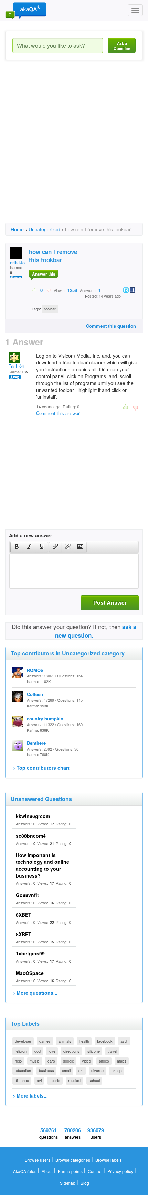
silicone (93, 1051)
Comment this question (111, 326)
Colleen (35, 694)
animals (65, 1041)
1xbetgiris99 (30, 953)
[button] (16, 547)
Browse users (37, 1160)
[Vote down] (49, 290)
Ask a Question (122, 45)
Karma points (70, 1171)
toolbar (50, 308)
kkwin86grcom (33, 816)
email (66, 1070)
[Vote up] (35, 290)
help (18, 1061)
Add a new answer (30, 535)
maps (121, 1061)
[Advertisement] (74, 147)
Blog (85, 1183)
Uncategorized (44, 229)
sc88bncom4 (31, 835)
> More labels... (30, 1095)
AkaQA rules (24, 1171)
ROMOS (35, 670)
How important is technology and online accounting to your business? (42, 865)
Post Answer (110, 602)
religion (21, 1051)
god (37, 1051)
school (94, 1080)
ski (80, 1070)
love (52, 1051)
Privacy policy (120, 1171)
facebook (105, 1041)
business (46, 1070)
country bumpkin (45, 718)
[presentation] (17, 547)
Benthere (36, 743)
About (47, 1171)
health (84, 1041)
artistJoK (19, 262)
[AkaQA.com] (26, 10)
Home (17, 229)
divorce (97, 1070)
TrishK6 (16, 366)
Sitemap (67, 1183)
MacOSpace (30, 973)
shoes (104, 1061)
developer (23, 1041)
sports (55, 1080)
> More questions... (34, 992)
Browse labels (108, 1160)
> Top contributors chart (41, 767)
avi (39, 1080)
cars (51, 1061)
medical (74, 1080)
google (68, 1061)
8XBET (23, 914)
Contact (95, 1171)
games (45, 1041)
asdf (124, 1041)
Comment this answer (58, 413)
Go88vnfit (27, 895)
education (23, 1070)
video (86, 1061)
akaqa (117, 1070)
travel (112, 1051)
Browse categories (72, 1160)
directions (71, 1051)
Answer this (43, 274)
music (35, 1061)
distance (22, 1080)
